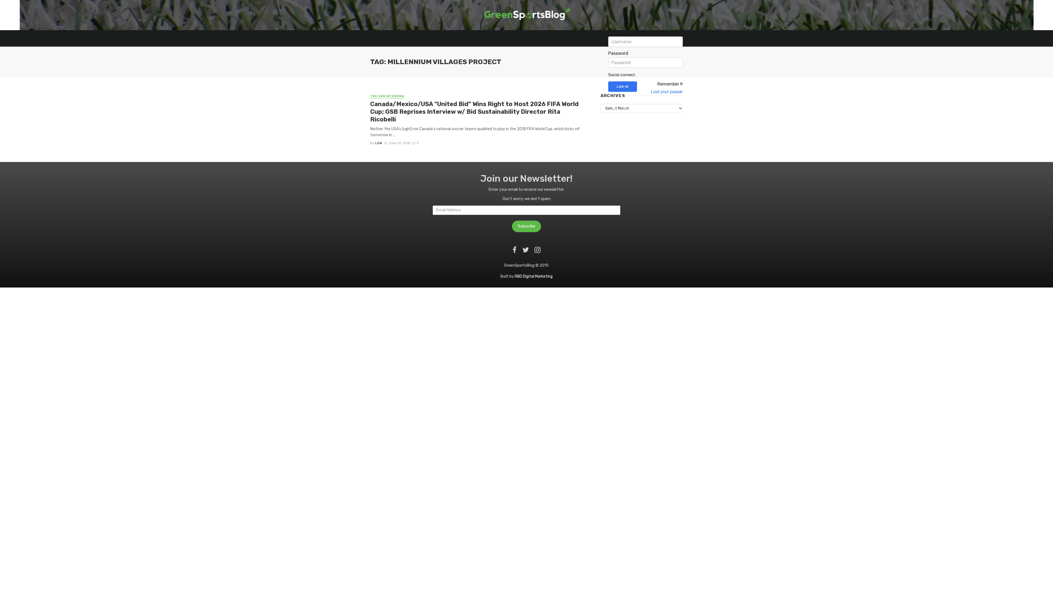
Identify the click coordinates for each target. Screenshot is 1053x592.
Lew (378, 143)
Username (618, 32)
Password (618, 53)
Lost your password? (671, 91)
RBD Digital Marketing (534, 276)
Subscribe (526, 226)
